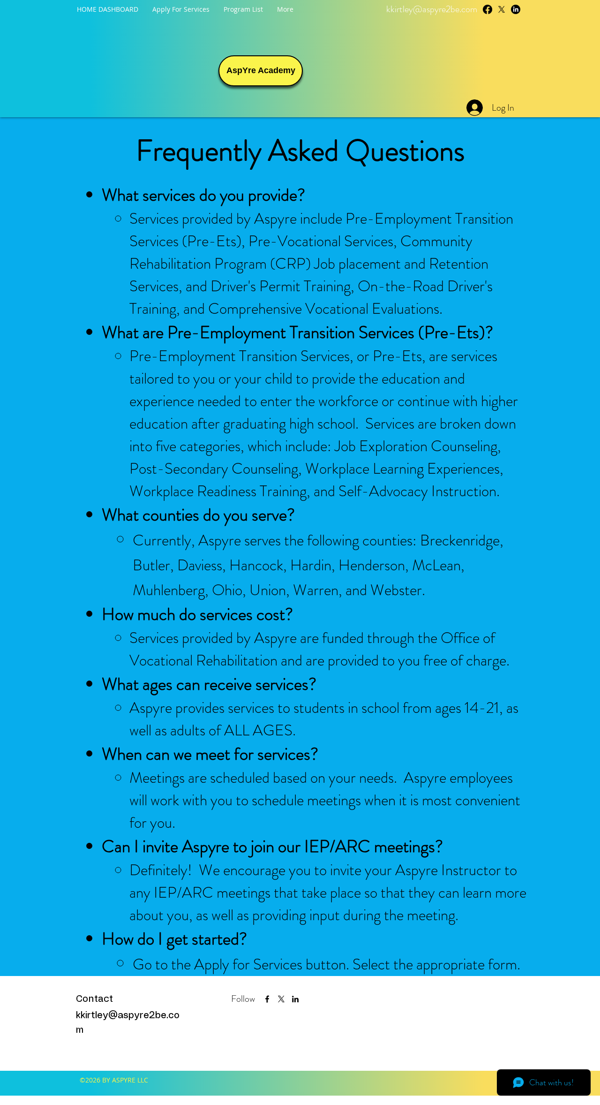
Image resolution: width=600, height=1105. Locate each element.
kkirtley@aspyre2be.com (431, 9)
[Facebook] (487, 9)
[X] (281, 999)
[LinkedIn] (515, 9)
